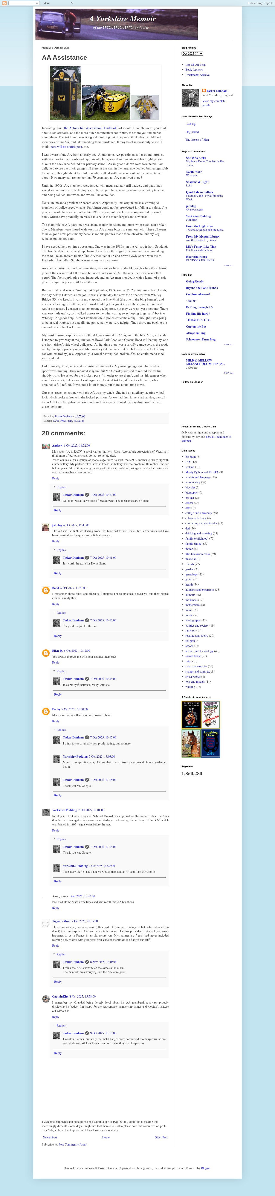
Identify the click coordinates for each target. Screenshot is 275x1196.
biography (191, 492)
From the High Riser (199, 226)
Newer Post (50, 1137)
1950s (56, 421)
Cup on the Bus (196, 326)
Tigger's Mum (61, 921)
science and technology (199, 651)
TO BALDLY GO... (198, 320)
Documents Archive (197, 75)
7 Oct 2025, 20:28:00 (102, 866)
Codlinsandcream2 (198, 294)
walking (190, 687)
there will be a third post (66, 146)
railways (190, 630)
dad (187, 528)
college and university (198, 513)
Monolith (191, 219)
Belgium (190, 457)
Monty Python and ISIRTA (201, 472)
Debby (56, 709)
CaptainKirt (60, 996)
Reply (55, 478)
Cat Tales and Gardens (199, 250)
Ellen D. (57, 650)
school (189, 646)
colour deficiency (195, 518)
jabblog (57, 525)
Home (106, 1137)
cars (70, 421)
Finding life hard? (198, 313)
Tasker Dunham (73, 494)
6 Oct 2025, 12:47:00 (76, 525)
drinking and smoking (198, 533)
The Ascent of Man (197, 139)
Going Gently (195, 281)
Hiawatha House (196, 256)
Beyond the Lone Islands (202, 287)
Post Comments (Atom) (73, 1144)
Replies (61, 487)
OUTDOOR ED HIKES (200, 260)
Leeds (80, 421)
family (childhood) (196, 538)
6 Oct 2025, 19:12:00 (77, 650)
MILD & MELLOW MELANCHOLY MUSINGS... (205, 362)
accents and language (198, 477)
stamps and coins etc (197, 671)
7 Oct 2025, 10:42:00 (103, 620)
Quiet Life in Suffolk (199, 192)
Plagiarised (192, 132)
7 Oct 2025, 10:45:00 (103, 737)
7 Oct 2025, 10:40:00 (103, 495)
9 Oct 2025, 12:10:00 (103, 1033)
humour (190, 595)
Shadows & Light (197, 182)
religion (190, 641)
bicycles (190, 487)
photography (193, 620)
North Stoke (194, 171)
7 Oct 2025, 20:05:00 (85, 921)
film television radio (197, 554)
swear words (192, 676)
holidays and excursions (199, 589)
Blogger (206, 1168)
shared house (193, 656)
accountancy (192, 482)
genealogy (191, 574)
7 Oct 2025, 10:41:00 (103, 557)
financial (190, 559)
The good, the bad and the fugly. (205, 230)
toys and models (195, 681)
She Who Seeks (196, 158)
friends (189, 564)
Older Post (161, 1137)
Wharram (191, 175)
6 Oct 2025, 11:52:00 (77, 445)
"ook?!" (191, 300)
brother (189, 498)
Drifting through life (199, 307)
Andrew (57, 445)
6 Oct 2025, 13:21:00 (73, 588)
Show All (228, 265)
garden (189, 569)
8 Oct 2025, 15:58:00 (83, 996)
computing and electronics (201, 523)
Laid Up (190, 124)
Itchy (189, 185)
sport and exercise (196, 666)
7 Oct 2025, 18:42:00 (82, 896)
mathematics (192, 605)
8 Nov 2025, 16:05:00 (103, 962)
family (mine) (193, 544)
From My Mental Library (203, 236)
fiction (189, 549)
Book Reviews (194, 69)
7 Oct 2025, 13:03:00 (102, 756)
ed (74, 421)
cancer (189, 503)
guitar (188, 579)
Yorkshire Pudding (75, 756)
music (188, 615)
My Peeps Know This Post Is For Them (205, 163)
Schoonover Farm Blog (200, 339)
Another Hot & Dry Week (201, 240)
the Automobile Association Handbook (90, 128)
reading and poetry (196, 635)
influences (191, 600)
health (189, 584)
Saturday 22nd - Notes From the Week (204, 197)
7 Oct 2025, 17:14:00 (103, 847)
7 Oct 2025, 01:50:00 (75, 709)
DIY (188, 462)
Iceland (189, 467)
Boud (55, 588)
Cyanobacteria (194, 209)
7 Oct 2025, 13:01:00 (91, 810)
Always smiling (195, 333)
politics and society (197, 625)
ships (188, 661)
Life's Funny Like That (201, 246)
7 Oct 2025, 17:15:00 (103, 780)
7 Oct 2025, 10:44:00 (103, 679)
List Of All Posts (195, 65)
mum (188, 610)
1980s (63, 421)
